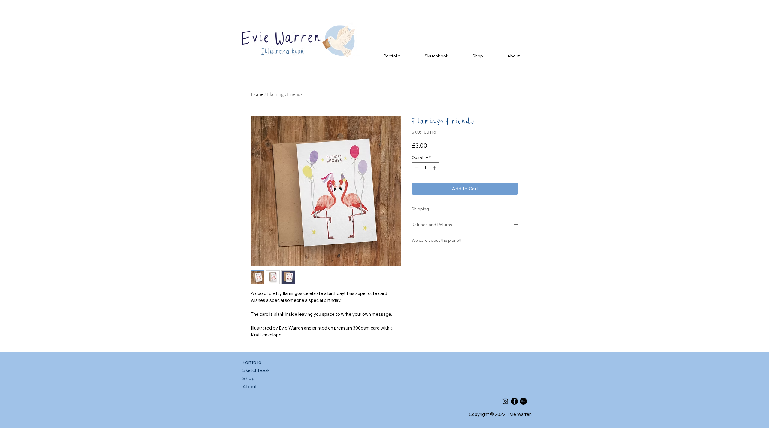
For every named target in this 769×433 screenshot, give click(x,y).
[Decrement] (416, 168)
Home (257, 94)
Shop (248, 378)
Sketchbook (256, 370)
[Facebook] (514, 401)
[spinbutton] (425, 168)
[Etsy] (523, 401)
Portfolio (251, 362)
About (249, 386)
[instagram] (505, 401)
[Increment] (435, 168)
